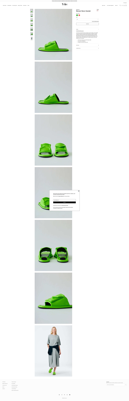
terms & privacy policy (65, 205)
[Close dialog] (78, 191)
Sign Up (64, 202)
